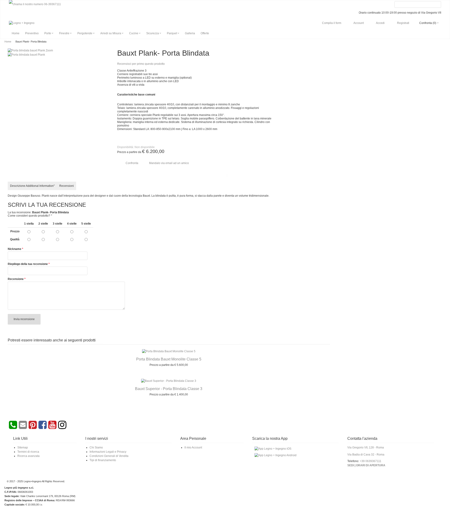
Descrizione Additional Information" (32, 186)
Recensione (16, 279)
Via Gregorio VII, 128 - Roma (365, 447)
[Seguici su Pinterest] (32, 427)
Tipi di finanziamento (103, 460)
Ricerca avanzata (28, 456)
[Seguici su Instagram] (61, 427)
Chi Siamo (96, 447)
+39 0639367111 (370, 461)
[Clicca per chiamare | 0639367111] (13, 427)
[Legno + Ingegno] (21, 23)
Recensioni (66, 186)
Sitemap (22, 447)
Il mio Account (193, 447)
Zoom (49, 50)
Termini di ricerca (28, 451)
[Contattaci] (22, 427)
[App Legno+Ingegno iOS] (273, 447)
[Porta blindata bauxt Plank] (26, 54)
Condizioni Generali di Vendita (109, 456)
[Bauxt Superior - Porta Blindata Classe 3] (168, 381)
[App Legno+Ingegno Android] (275, 454)
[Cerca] (437, 4)
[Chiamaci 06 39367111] (35, 4)
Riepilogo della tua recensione (28, 264)
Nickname (14, 249)
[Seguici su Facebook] (42, 427)
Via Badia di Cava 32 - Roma (365, 454)
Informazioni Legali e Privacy (108, 451)
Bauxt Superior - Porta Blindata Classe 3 (168, 389)
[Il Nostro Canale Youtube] (51, 427)
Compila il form (331, 23)
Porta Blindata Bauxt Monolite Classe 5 (168, 359)
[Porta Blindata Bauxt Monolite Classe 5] (168, 351)
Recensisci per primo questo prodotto (141, 63)
